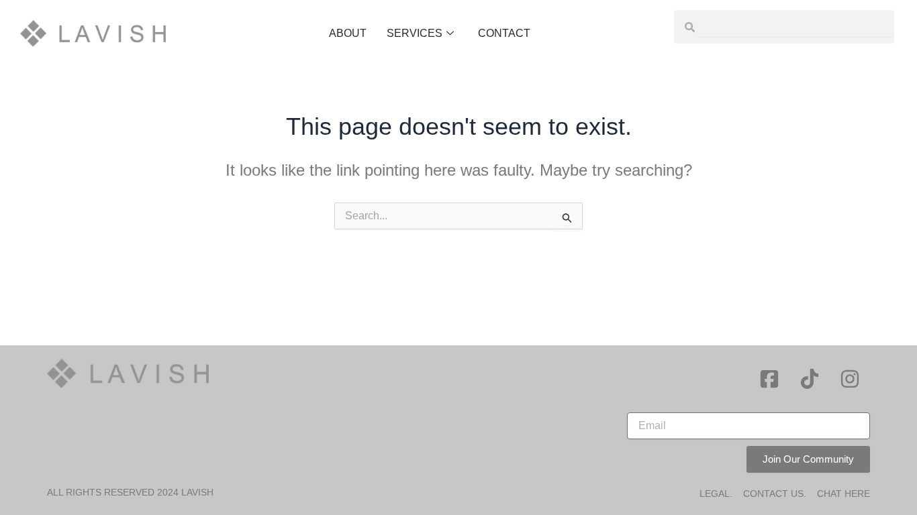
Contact (504, 33)
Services (414, 33)
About (348, 33)
